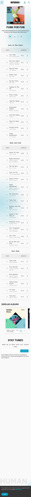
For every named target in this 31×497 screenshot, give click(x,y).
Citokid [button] (11, 102)
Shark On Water (14, 121)
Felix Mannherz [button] (13, 231)
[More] (27, 55)
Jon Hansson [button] (12, 70)
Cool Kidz (12, 54)
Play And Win (13, 267)
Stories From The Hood (14, 207)
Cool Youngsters (14, 228)
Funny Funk (12, 200)
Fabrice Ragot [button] (13, 160)
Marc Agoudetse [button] (13, 161)
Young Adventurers (13, 134)
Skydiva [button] (11, 116)
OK (5, 494)
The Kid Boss (13, 166)
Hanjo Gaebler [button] (13, 262)
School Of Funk (14, 152)
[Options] (24, 330)
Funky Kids (12, 260)
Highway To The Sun (14, 87)
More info (18, 489)
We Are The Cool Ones (14, 242)
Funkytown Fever (14, 221)
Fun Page (12, 289)
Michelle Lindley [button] (14, 64)
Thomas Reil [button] (12, 96)
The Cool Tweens (14, 61)
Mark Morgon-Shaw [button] (14, 56)
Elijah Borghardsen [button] (14, 174)
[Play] (10, 36)
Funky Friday (13, 95)
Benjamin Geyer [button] (13, 245)
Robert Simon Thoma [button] (14, 237)
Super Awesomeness (13, 185)
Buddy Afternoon (14, 158)
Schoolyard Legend (12, 108)
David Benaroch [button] (13, 201)
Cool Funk (12, 235)
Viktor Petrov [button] (13, 180)
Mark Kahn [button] (12, 76)
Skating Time (13, 68)
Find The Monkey (14, 115)
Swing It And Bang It (13, 214)
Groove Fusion (13, 178)
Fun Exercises (13, 194)
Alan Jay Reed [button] (13, 209)
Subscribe (24, 350)
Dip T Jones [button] (12, 154)
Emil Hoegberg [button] (13, 189)
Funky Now (12, 296)
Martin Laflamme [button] (13, 110)
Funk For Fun (13, 172)
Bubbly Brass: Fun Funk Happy (12, 330)
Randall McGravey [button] (14, 188)
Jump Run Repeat (14, 101)
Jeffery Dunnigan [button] (14, 62)
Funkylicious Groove (13, 282)
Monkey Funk (13, 74)
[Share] (21, 36)
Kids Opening (13, 274)
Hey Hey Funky (13, 81)
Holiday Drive (13, 127)
